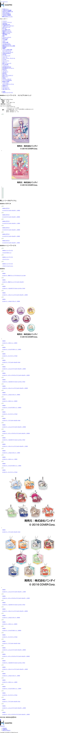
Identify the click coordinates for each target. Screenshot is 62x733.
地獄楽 (3, 48)
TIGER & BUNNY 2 (6, 53)
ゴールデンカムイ (6, 43)
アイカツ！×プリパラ (7, 22)
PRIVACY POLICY (6, 730)
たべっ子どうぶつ (6, 55)
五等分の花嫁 (5, 42)
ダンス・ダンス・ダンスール (8, 58)
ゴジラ (3, 41)
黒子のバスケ (5, 38)
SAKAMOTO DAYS (6, 44)
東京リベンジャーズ (6, 63)
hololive (4, 77)
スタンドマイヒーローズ (7, 52)
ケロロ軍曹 (4, 39)
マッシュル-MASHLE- (7, 80)
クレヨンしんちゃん (6, 37)
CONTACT (2, 726)
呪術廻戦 (4, 47)
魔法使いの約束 (5, 81)
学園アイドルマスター (7, 32)
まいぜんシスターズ (6, 79)
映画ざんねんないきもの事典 (8, 45)
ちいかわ (4, 59)
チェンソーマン (5, 60)
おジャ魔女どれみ (6, 29)
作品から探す (3, 18)
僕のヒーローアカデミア (7, 75)
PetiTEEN (4, 73)
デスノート (4, 62)
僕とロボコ (4, 74)
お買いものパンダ (6, 27)
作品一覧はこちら (6, 89)
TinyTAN (4, 54)
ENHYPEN (4, 23)
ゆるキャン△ (5, 86)
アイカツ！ (4, 21)
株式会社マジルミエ (6, 30)
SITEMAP (4, 728)
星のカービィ (5, 76)
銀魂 (3, 35)
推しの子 (4, 28)
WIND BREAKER (6, 24)
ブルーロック (5, 71)
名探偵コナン (5, 85)
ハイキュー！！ (5, 65)
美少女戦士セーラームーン (8, 68)
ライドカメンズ (5, 87)
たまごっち (4, 56)
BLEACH (4, 69)
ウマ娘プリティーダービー (8, 25)
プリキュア (4, 70)
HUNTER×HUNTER (6, 67)
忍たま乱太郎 (5, 64)
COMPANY (4, 729)
